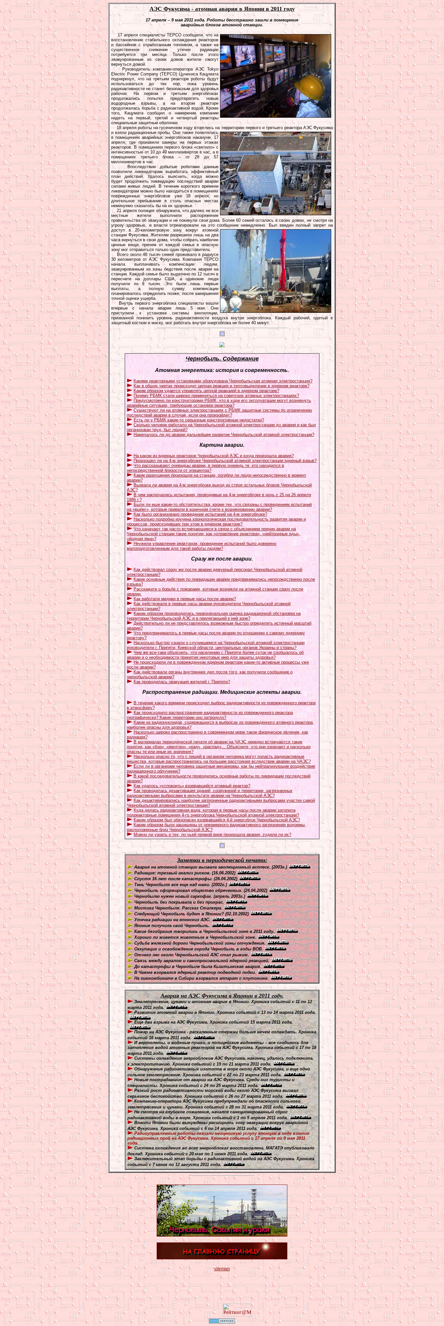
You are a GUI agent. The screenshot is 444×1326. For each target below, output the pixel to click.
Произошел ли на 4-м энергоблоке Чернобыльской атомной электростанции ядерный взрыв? (225, 460)
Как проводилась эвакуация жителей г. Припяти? (182, 681)
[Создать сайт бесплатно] (222, 1321)
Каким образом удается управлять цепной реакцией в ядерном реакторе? (206, 390)
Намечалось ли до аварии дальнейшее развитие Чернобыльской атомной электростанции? (224, 434)
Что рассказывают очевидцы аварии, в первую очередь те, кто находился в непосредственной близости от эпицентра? (205, 468)
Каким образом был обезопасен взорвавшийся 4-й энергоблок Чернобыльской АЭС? (217, 819)
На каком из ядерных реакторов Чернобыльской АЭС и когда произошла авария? (214, 455)
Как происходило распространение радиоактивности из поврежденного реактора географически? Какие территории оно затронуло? (210, 715)
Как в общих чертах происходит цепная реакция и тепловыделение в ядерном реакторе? (221, 385)
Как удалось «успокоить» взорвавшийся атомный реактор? (192, 785)
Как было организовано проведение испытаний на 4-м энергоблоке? (200, 514)
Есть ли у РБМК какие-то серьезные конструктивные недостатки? (199, 420)
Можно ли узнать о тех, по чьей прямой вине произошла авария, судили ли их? (212, 834)
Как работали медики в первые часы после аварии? (185, 598)
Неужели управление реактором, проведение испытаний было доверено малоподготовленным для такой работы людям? (201, 546)
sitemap (222, 1268)
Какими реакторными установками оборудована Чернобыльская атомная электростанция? (223, 380)
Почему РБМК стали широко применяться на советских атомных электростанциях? (216, 395)
